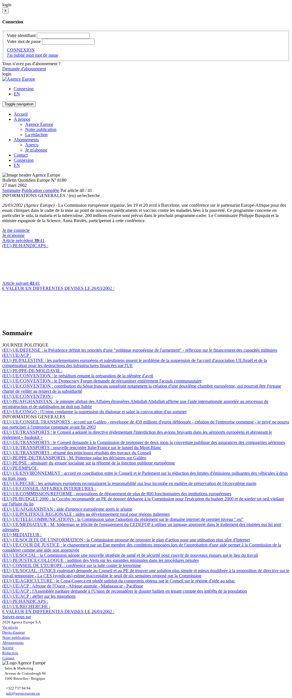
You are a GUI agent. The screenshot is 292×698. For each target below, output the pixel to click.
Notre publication (40, 129)
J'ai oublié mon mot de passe (32, 55)
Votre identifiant (21, 35)
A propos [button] (22, 119)
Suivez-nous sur (16, 616)
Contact (21, 155)
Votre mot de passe (24, 41)
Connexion (24, 88)
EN (17, 93)
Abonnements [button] (26, 139)
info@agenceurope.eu (23, 693)
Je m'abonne (36, 150)
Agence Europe (39, 124)
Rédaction (10, 653)
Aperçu (31, 144)
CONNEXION (21, 50)
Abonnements (13, 642)
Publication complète (40, 190)
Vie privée (10, 627)
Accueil (21, 114)
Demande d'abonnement (24, 68)
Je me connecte (16, 230)
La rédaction (36, 134)
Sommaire (11, 190)
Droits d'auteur (13, 632)
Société (8, 648)
